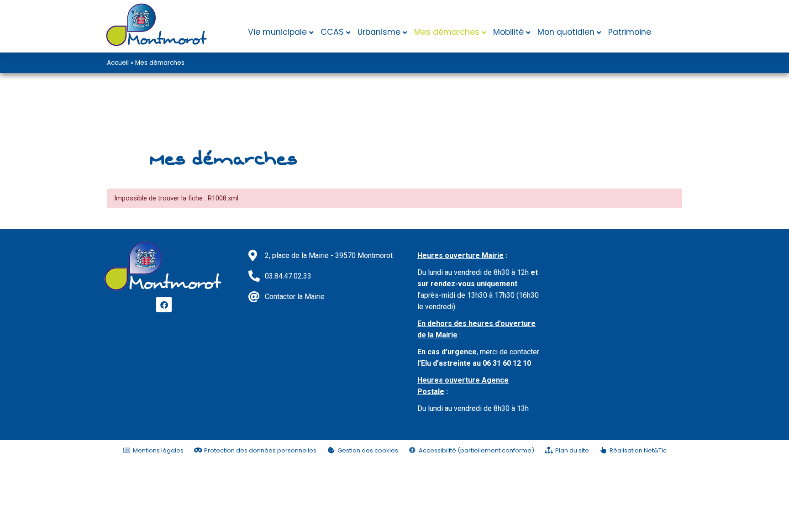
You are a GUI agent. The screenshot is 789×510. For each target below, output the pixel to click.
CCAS (332, 31)
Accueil (118, 62)
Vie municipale (277, 31)
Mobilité (508, 31)
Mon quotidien (565, 31)
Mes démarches (446, 31)
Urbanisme (379, 31)
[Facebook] (164, 304)
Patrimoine (629, 31)
